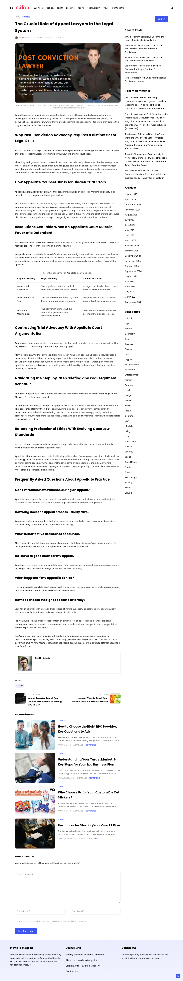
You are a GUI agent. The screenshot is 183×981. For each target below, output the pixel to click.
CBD (127, 354)
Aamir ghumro (64, 745)
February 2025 (132, 245)
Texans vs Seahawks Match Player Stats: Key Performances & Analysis (145, 59)
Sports (128, 467)
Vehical (128, 492)
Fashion (128, 380)
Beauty (128, 328)
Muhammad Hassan (66, 778)
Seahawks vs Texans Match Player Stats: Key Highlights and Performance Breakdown (145, 49)
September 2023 (133, 302)
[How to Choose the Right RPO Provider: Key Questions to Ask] (35, 735)
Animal (128, 318)
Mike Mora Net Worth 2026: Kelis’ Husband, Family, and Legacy (145, 79)
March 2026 (131, 199)
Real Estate (130, 441)
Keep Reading (90, 745)
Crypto (128, 359)
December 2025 (133, 204)
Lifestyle (129, 426)
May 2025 (129, 230)
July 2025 (129, 219)
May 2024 (130, 291)
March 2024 (131, 296)
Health (128, 405)
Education (130, 369)
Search (161, 18)
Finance (129, 385)
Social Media (131, 462)
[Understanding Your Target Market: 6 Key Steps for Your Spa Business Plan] (35, 768)
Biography (130, 333)
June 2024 (130, 286)
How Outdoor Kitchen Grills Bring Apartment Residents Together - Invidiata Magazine (146, 101)
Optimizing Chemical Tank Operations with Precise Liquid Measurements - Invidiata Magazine (146, 118)
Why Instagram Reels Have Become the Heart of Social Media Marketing (144, 38)
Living (127, 431)
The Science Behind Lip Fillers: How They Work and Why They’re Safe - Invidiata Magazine (144, 138)
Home (17, 17)
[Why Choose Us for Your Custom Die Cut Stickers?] (35, 801)
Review (128, 446)
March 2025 (130, 240)
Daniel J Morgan (65, 839)
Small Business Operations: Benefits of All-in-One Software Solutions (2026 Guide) (145, 125)
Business (26, 17)
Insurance (130, 415)
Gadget (128, 395)
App (127, 323)
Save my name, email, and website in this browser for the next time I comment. (53, 921)
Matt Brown (24, 38)
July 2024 (129, 281)
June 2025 (130, 225)
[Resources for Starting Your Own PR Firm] (35, 834)
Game (128, 400)
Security (129, 451)
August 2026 (131, 194)
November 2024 (133, 261)
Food (127, 390)
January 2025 (131, 250)
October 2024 (132, 266)
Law (127, 421)
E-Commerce (132, 364)
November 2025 (133, 209)
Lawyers (19, 685)
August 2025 (131, 214)
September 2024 (133, 271)
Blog (127, 339)
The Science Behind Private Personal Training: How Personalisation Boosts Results (145, 145)
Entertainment (132, 374)
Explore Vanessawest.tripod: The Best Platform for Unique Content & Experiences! (143, 69)
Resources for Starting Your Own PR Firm (89, 825)
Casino (128, 349)
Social (128, 456)
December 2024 (133, 255)
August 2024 (131, 276)
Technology (131, 477)
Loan (127, 436)
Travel (128, 487)
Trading (128, 482)
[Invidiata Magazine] (22, 7)
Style (127, 472)
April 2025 (129, 235)
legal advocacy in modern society (46, 624)
